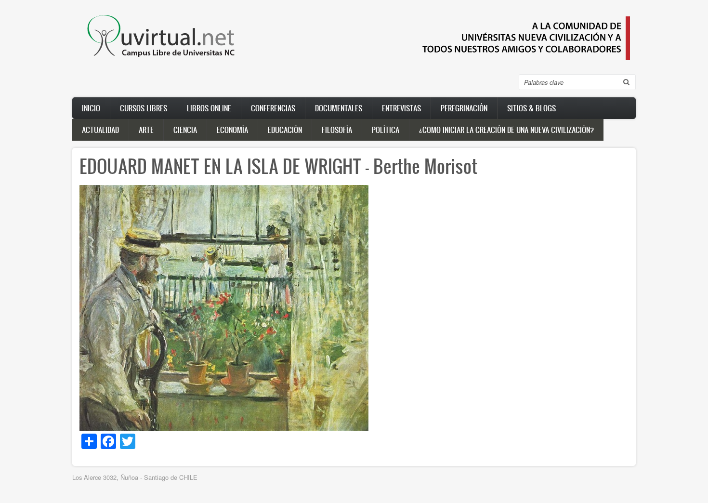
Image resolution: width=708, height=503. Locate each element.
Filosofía (337, 129)
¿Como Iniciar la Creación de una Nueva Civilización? (506, 129)
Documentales (338, 108)
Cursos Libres (143, 108)
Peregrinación (464, 108)
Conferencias (273, 108)
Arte (146, 129)
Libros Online (209, 108)
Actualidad (100, 129)
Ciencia (185, 129)
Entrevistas (401, 108)
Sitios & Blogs (531, 108)
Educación (285, 129)
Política (385, 129)
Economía (232, 129)
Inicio (91, 108)
